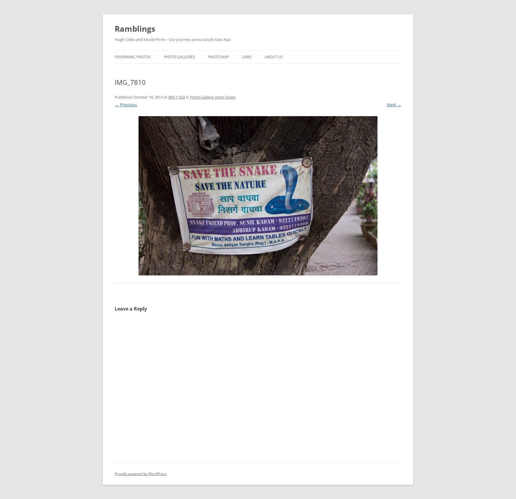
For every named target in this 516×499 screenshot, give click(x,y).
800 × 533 (176, 97)
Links (247, 56)
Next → (394, 105)
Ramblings (135, 28)
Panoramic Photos (133, 56)
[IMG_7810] (258, 195)
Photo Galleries (179, 56)
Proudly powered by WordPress (141, 473)
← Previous (126, 105)
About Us (274, 56)
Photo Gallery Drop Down (212, 97)
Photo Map (218, 56)
